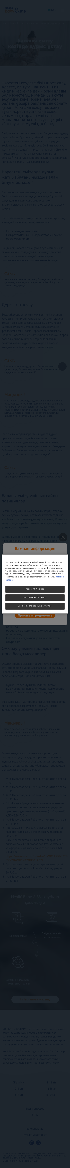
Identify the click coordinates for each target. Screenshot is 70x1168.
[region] (35, 584)
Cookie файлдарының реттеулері (35, 606)
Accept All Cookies (35, 589)
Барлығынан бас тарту (34, 597)
